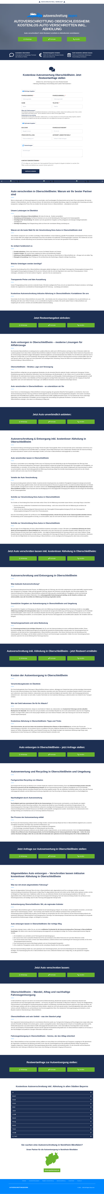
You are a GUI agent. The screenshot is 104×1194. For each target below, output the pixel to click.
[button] (2, 181)
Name (23, 103)
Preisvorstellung (28, 135)
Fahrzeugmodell (59, 95)
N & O (14, 1118)
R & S (14, 1125)
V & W (14, 1132)
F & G (14, 1103)
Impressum (79, 1180)
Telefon (56, 103)
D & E (14, 1099)
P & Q (14, 1121)
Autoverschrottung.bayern (18, 1187)
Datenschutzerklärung (61, 1180)
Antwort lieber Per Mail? (62, 135)
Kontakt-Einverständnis (30, 160)
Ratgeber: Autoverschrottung (48, 1180)
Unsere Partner (71, 1180)
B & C (14, 1096)
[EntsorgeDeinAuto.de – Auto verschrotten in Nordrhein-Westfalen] (52, 1159)
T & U (14, 1129)
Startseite (24, 1180)
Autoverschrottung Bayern (34, 1180)
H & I (13, 1107)
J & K (14, 1110)
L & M (14, 1114)
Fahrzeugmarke (27, 95)
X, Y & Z (14, 1136)
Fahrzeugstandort (59, 127)
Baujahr (25, 127)
